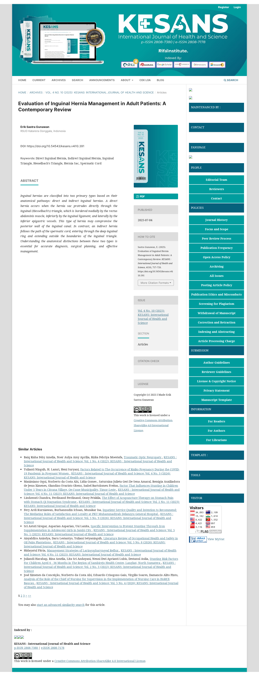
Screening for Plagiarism (216, 304)
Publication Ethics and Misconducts (216, 294)
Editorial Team (216, 180)
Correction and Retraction (216, 322)
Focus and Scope (216, 229)
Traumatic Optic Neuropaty (143, 457)
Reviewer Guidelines (216, 372)
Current (39, 80)
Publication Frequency (217, 248)
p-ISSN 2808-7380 (26, 648)
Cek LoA (145, 80)
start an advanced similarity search (61, 605)
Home (22, 80)
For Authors (216, 431)
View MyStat (216, 539)
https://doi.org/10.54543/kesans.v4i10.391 (55, 146)
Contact (216, 198)
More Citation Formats (155, 282)
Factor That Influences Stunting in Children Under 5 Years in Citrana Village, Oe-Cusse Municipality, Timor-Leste (101, 488)
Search (77, 80)
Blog (160, 80)
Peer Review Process (216, 238)
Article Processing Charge (216, 341)
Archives (59, 80)
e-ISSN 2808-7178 (52, 648)
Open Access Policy (216, 257)
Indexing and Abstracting (216, 332)
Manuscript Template (216, 400)
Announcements (102, 80)
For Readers (216, 421)
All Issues (217, 276)
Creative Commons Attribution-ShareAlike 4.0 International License (153, 425)
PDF (142, 196)
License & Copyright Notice (216, 381)
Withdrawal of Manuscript (217, 313)
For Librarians (216, 440)
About (126, 80)
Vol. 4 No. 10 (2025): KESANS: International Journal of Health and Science (100, 92)
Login (237, 7)
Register (223, 7)
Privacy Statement (217, 390)
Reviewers (216, 189)
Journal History (216, 220)
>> (29, 596)
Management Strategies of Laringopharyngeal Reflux (83, 550)
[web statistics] (198, 539)
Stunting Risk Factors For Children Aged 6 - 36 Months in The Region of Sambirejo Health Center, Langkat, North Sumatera (101, 561)
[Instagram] (197, 157)
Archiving (217, 266)
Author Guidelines (216, 362)
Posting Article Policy (216, 285)
